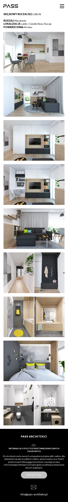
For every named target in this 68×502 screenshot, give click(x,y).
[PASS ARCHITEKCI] (11, 6)
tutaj (30, 462)
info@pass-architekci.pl (34, 494)
